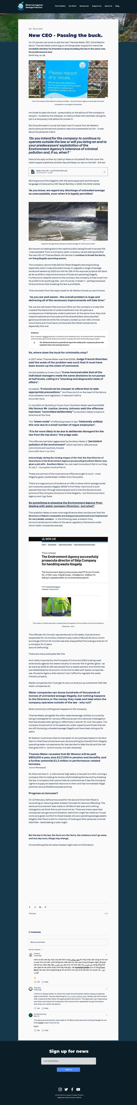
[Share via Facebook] (30, 907)
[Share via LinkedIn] (40, 907)
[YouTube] (78, 1089)
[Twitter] (66, 1089)
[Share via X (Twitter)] (35, 907)
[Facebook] (72, 1089)
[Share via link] (45, 907)
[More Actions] (106, 954)
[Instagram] (60, 1089)
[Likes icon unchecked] (35, 982)
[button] (60, 6)
